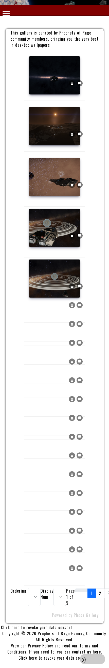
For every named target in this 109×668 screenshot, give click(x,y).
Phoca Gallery (86, 615)
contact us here (86, 652)
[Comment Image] (80, 83)
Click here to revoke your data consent (36, 627)
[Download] (72, 83)
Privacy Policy (40, 646)
